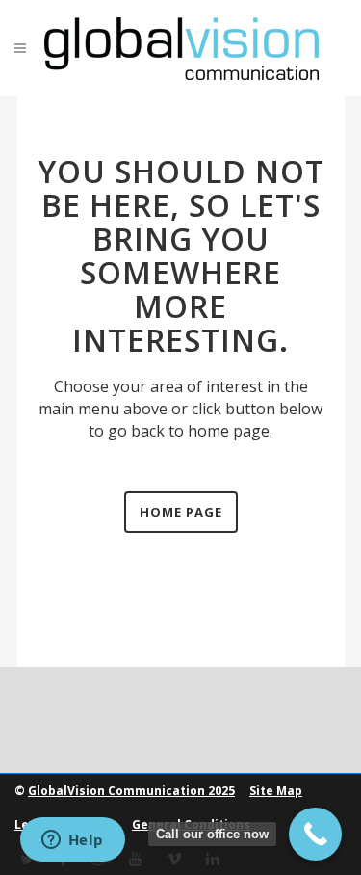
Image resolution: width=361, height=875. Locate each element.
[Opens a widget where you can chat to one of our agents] (72, 841)
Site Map (275, 790)
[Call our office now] (315, 834)
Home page (181, 511)
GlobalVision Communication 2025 (131, 790)
